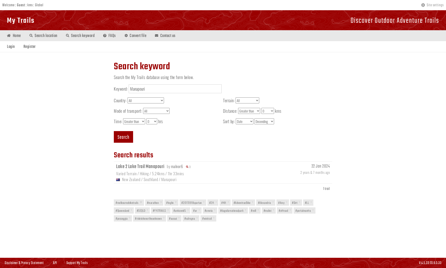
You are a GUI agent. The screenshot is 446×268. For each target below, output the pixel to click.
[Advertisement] (223, 240)
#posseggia (123, 218)
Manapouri (169, 179)
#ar (196, 210)
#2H (213, 203)
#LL (308, 203)
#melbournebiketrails (129, 203)
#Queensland (124, 210)
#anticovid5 (181, 210)
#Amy (282, 203)
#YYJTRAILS (161, 210)
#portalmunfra (304, 210)
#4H (225, 203)
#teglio (171, 203)
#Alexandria (266, 203)
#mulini (269, 210)
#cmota (210, 210)
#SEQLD (142, 210)
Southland (151, 179)
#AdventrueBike (243, 203)
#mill (255, 210)
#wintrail (208, 218)
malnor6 (177, 166)
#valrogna (191, 218)
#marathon (154, 203)
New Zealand (131, 179)
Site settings (435, 5)
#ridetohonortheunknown (149, 218)
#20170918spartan (192, 203)
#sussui (174, 218)
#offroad (285, 210)
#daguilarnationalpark (233, 210)
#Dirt (296, 203)
